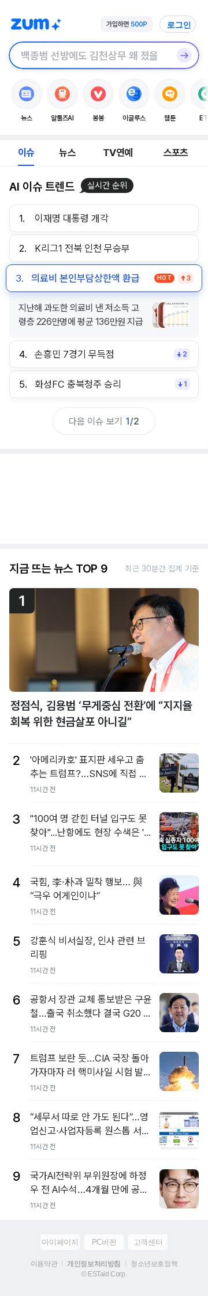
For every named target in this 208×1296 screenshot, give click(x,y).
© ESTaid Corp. (104, 1274)
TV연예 (117, 152)
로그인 (179, 24)
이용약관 (44, 1264)
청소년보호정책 (154, 1264)
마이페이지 (60, 1242)
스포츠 (176, 152)
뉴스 (67, 152)
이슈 (26, 152)
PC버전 (104, 1242)
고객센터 (147, 1242)
